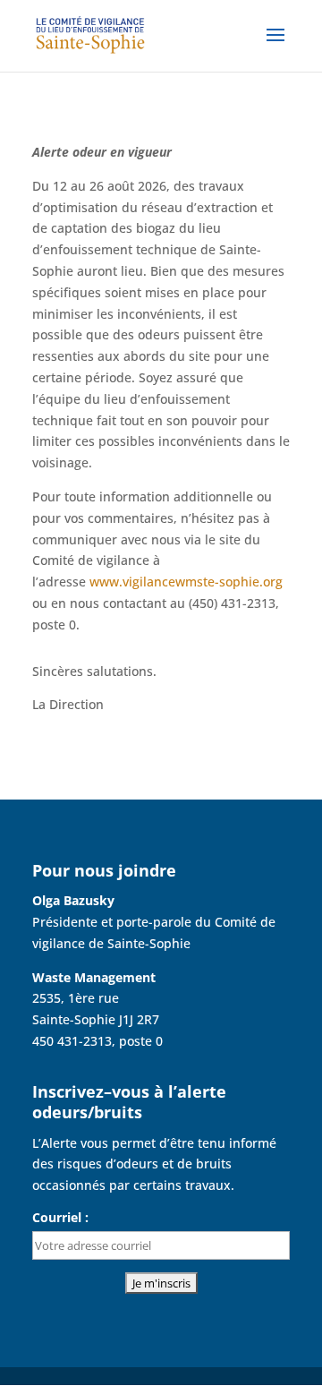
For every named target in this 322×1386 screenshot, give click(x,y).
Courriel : (60, 1217)
